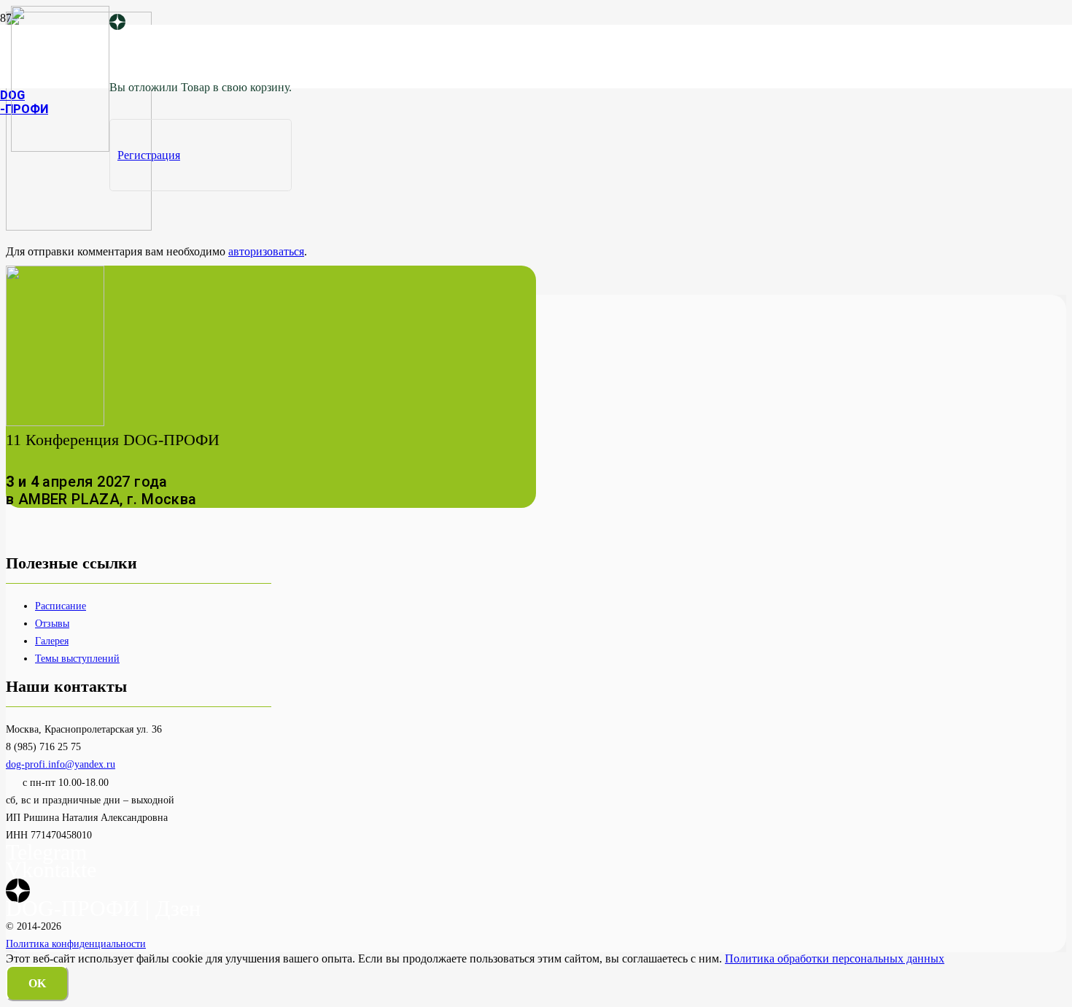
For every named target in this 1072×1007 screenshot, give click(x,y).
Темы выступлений (77, 658)
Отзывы (52, 623)
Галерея (52, 641)
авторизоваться (266, 251)
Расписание (60, 605)
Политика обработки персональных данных (834, 958)
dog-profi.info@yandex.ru (60, 764)
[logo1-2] (60, 148)
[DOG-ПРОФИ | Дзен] (117, 23)
